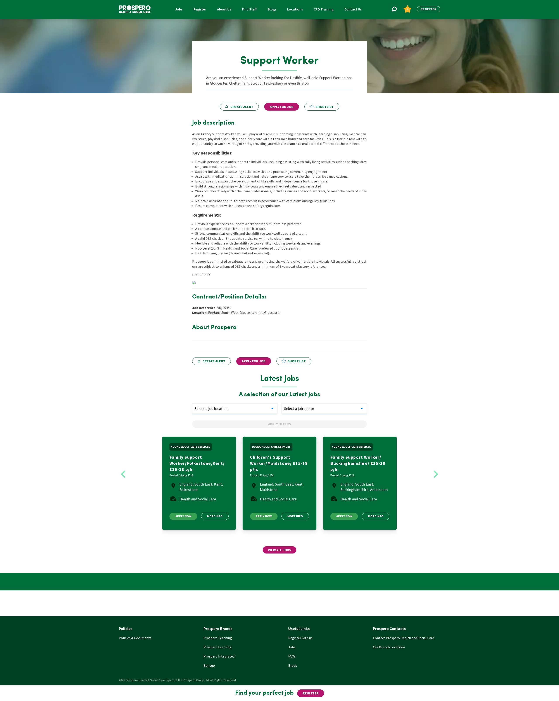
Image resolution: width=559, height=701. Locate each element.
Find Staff (249, 9)
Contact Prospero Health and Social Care (403, 638)
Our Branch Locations (389, 647)
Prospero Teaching (218, 638)
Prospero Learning (217, 647)
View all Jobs (279, 550)
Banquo (209, 665)
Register (199, 9)
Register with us (300, 638)
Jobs (179, 9)
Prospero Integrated (219, 656)
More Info (215, 516)
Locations (295, 9)
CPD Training (323, 9)
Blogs (272, 9)
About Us (224, 9)
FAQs (292, 656)
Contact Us (353, 9)
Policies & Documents (135, 638)
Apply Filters (279, 424)
